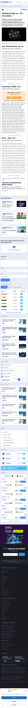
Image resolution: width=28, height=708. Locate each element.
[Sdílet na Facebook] (22, 9)
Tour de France (5, 587)
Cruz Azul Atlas (14, 94)
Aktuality (4, 6)
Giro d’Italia (4, 590)
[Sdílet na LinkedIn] (25, 9)
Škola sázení (6, 367)
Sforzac (8, 453)
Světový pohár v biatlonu (7, 592)
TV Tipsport (20, 43)
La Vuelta (4, 589)
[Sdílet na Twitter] (23, 9)
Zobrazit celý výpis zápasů (14, 521)
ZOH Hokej (4, 570)
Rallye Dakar (4, 593)
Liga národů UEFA (5, 605)
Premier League (5, 608)
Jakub (5, 208)
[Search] (17, 2)
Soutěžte (4, 468)
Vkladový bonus (18, 656)
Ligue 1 (3, 615)
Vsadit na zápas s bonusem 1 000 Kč (17, 100)
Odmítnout (14, 701)
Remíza (14, 97)
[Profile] (19, 2)
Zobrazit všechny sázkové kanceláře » (14, 312)
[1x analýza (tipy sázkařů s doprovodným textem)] (25, 479)
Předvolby (14, 705)
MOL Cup (4, 619)
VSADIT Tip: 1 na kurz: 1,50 (14, 175)
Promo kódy (4, 648)
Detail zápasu (6, 100)
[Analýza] (25, 479)
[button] (26, 690)
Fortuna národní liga (6, 618)
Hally (4, 234)
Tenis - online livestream (7, 633)
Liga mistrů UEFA (5, 607)
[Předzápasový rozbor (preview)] (25, 497)
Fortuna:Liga (4, 616)
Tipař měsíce (11, 468)
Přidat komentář (5, 280)
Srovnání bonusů (6, 373)
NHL (2, 573)
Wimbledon (4, 579)
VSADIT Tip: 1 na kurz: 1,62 (14, 135)
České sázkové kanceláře (8, 370)
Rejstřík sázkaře (6, 380)
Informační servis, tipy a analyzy (14, 6)
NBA (2, 584)
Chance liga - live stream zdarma (9, 631)
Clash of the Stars (5, 595)
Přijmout (14, 697)
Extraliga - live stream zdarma (8, 629)
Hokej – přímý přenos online (7, 628)
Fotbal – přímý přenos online (7, 626)
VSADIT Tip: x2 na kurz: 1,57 (14, 83)
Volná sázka (5, 656)
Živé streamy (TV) (5, 649)
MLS (2, 585)
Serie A (3, 613)
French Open (4, 581)
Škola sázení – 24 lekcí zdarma (8, 644)
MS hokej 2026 (5, 571)
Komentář (3, 258)
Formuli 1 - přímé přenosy (7, 636)
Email (2, 274)
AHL (2, 575)
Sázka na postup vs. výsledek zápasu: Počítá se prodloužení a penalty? (9, 345)
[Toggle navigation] (25, 2)
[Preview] (25, 497)
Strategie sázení (6, 376)
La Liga (3, 611)
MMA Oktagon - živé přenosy (8, 634)
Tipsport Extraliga (5, 576)
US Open (3, 582)
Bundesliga (4, 610)
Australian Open (5, 578)
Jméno (2, 268)
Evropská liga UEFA (6, 604)
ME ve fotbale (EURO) (6, 602)
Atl (19, 97)
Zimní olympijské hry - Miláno (8, 625)
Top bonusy (4, 653)
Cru (9, 97)
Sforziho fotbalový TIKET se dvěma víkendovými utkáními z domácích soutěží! (9, 329)
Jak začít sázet (6, 364)
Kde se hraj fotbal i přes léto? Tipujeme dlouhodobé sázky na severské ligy (9, 218)
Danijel (5, 222)
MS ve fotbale (4, 600)
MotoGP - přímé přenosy (7, 637)
